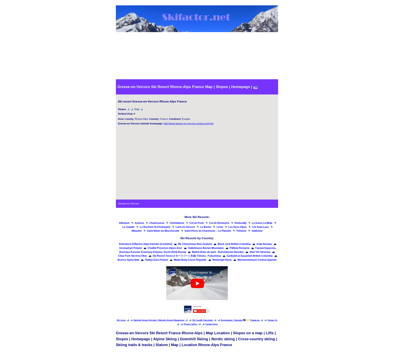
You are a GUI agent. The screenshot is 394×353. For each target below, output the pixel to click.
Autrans (139, 223)
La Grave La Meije (262, 223)
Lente (220, 227)
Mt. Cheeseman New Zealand (195, 244)
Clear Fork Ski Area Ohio (132, 256)
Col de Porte (196, 223)
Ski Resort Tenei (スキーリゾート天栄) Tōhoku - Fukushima (187, 256)
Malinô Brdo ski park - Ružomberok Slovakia (218, 252)
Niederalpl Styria (222, 260)
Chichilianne (177, 223)
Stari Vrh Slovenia (259, 252)
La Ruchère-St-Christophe (155, 227)
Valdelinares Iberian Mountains (206, 248)
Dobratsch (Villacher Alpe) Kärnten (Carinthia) (145, 244)
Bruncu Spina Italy (128, 260)
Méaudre (137, 230)
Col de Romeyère (219, 223)
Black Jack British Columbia (234, 244)
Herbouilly (241, 223)
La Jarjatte (128, 227)
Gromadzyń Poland (130, 248)
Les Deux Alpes (237, 227)
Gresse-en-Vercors (128, 203)
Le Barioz (205, 227)
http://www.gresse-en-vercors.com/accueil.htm (189, 123)
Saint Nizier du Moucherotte (163, 230)
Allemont (124, 223)
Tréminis (241, 230)
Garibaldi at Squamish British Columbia (250, 256)
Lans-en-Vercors (185, 227)
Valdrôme (257, 230)
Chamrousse (156, 223)
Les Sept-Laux (260, 227)
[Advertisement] (197, 56)
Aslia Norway (264, 244)
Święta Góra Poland (156, 260)
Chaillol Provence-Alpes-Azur (165, 248)
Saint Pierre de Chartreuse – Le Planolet (208, 230)
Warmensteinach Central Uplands (257, 260)
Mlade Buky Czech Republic (190, 260)
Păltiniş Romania (239, 248)
